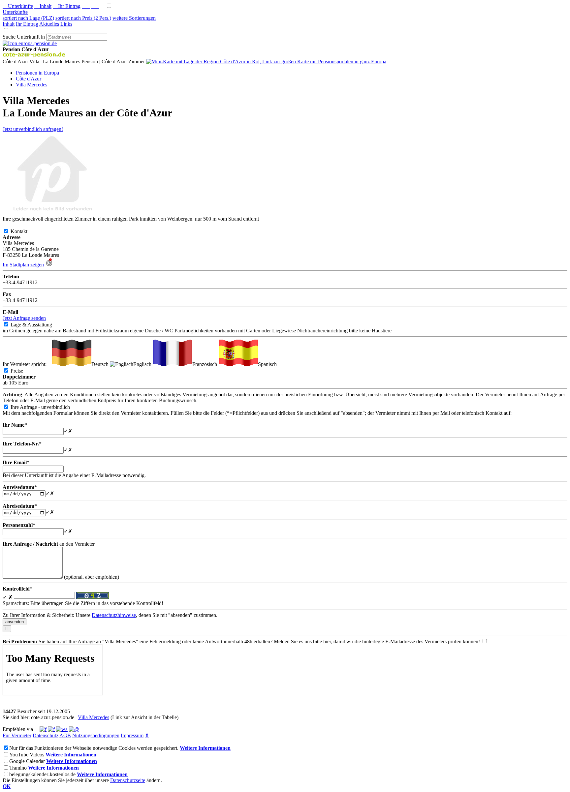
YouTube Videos (26, 754)
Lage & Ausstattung (37, 324)
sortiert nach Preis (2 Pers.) (83, 18)
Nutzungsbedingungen (95, 735)
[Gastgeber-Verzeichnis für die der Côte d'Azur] (30, 43)
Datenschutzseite (127, 780)
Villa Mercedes (93, 717)
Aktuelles (49, 24)
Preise (22, 371)
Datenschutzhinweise (114, 615)
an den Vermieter (49, 544)
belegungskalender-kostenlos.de (42, 774)
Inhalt (42, 6)
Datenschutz (45, 735)
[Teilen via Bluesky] (51, 729)
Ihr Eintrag (66, 6)
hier (327, 641)
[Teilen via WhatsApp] (62, 729)
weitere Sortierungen (134, 18)
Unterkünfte (18, 6)
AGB (65, 735)
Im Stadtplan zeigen (24, 264)
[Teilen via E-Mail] (74, 729)
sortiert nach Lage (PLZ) (28, 18)
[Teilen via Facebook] (43, 729)
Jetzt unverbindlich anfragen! (33, 129)
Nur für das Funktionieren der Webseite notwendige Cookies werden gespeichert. (93, 748)
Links (66, 24)
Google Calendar (27, 761)
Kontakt (24, 231)
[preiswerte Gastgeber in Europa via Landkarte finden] (266, 61)
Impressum (132, 735)
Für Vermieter (17, 735)
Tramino (18, 768)
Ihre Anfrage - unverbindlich (45, 407)
